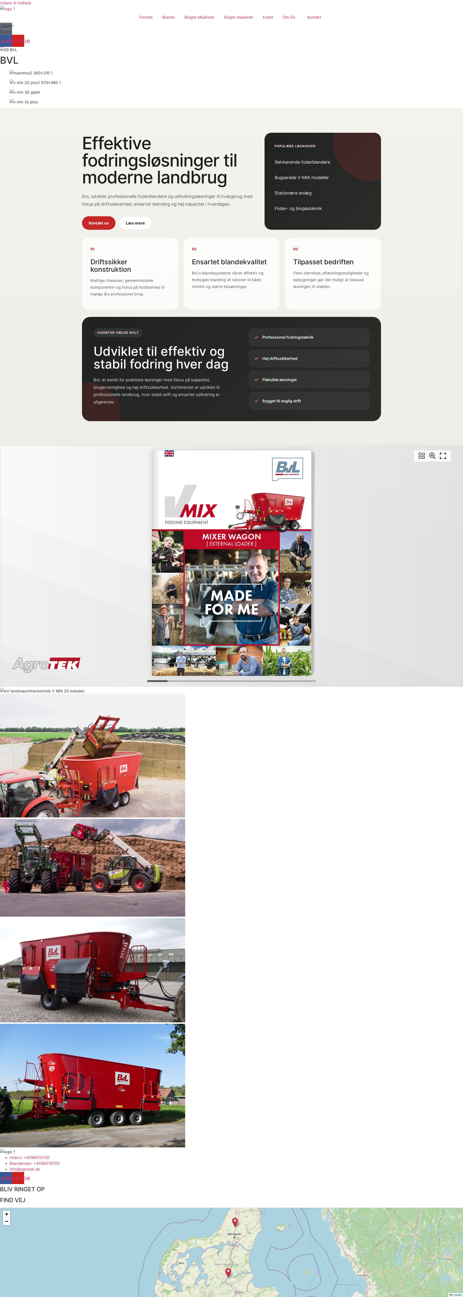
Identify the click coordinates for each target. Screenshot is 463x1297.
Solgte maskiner (238, 17)
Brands (168, 17)
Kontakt (314, 17)
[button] (228, 1273)
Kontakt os (99, 223)
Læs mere (135, 223)
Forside (146, 17)
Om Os (289, 17)
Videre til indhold (15, 2)
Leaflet (457, 1295)
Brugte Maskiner (199, 17)
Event (268, 17)
